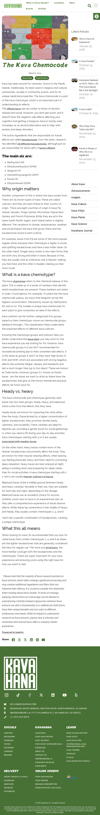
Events (29, 9)
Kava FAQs (78, 210)
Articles (42, 9)
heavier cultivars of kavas (38, 476)
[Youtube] (64, 695)
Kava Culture (78, 204)
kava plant (33, 339)
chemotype (19, 281)
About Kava (27, 78)
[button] (89, 6)
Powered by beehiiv (13, 632)
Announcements (80, 190)
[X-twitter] (41, 695)
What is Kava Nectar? (37, 3)
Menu (72, 3)
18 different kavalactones (31, 143)
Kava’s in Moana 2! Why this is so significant (88, 151)
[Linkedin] (52, 695)
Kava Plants (78, 217)
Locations (59, 3)
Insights (75, 197)
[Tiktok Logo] (18, 695)
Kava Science (42, 78)
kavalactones (29, 139)
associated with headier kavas (19, 441)
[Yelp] (76, 695)
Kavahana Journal (81, 230)
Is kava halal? (85, 109)
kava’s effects (47, 148)
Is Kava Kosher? (87, 61)
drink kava (52, 547)
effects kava (14, 108)
